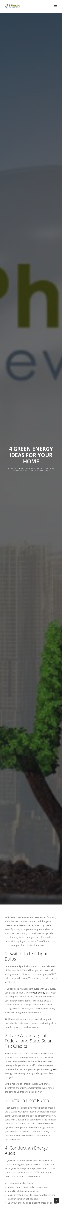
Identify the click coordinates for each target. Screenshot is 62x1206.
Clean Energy (49, 468)
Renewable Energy (19, 470)
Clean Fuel (28, 468)
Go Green (38, 468)
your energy (39, 992)
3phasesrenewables (42, 470)
